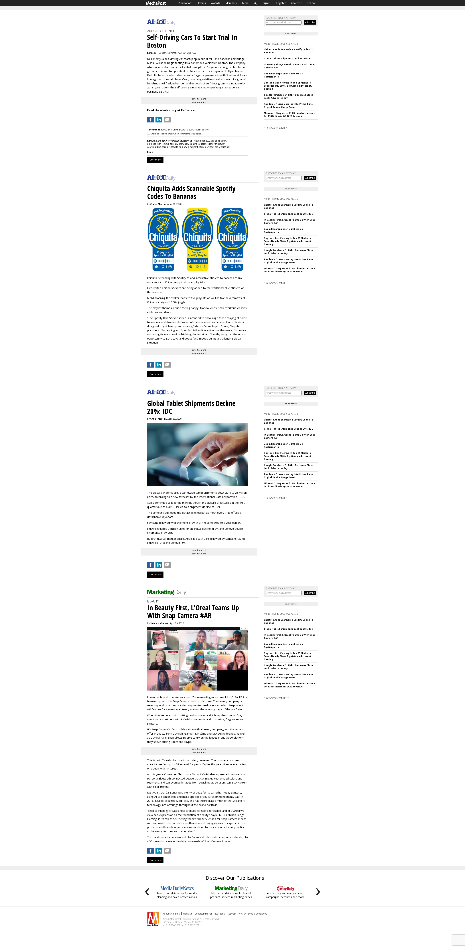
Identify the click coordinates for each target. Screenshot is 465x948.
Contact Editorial (203, 913)
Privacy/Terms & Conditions (252, 913)
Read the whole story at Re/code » (171, 110)
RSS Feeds (220, 913)
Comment (155, 159)
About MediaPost (171, 913)
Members (231, 3)
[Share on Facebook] (150, 119)
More (245, 3)
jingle (181, 302)
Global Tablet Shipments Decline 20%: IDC (288, 58)
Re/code (152, 52)
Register (281, 3)
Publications (185, 3)
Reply (150, 152)
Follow (311, 3)
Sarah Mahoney (159, 623)
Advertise (296, 3)
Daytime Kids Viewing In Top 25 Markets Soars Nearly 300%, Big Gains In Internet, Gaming (288, 85)
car (192, 87)
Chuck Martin (158, 204)
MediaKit (187, 913)
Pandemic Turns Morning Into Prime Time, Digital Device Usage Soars (288, 105)
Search (255, 3)
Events (202, 3)
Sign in (266, 3)
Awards (215, 3)
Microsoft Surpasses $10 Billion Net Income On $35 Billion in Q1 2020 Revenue (289, 115)
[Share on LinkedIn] (158, 119)
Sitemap (231, 913)
